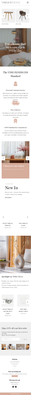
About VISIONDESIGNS (15, 361)
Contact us (15, 376)
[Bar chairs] (22, 16)
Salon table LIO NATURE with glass (8, 311)
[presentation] (3, 16)
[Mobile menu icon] (27, 2)
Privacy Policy (14, 364)
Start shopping (8, 197)
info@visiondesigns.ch (14, 382)
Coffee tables (5, 24)
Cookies (14, 366)
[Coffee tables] (8, 16)
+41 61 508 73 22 (14, 384)
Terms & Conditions (15, 363)
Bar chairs (18, 24)
